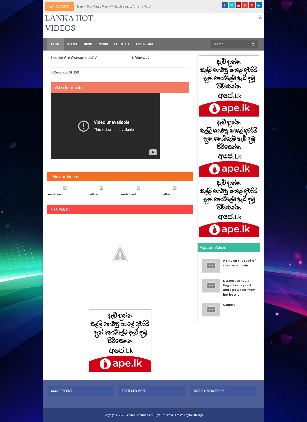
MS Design (196, 415)
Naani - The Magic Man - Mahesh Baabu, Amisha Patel (113, 6)
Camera (229, 304)
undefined (55, 194)
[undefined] (65, 187)
